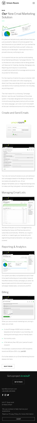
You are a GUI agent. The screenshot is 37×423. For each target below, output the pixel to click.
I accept (18, 419)
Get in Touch (18, 382)
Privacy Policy (14, 414)
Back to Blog (8, 366)
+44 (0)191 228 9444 (8, 391)
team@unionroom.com (9, 389)
